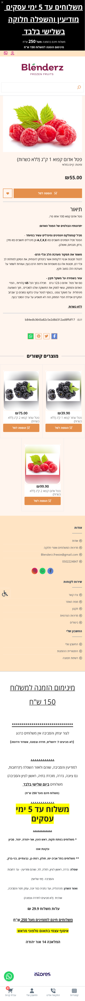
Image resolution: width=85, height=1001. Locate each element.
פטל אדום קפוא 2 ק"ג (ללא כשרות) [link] (45, 492)
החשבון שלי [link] (71, 644)
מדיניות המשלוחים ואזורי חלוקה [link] (61, 547)
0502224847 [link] (70, 561)
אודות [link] (75, 541)
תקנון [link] (75, 608)
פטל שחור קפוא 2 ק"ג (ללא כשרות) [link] (23, 419)
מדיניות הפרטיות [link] (69, 615)
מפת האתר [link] (72, 602)
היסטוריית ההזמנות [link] (67, 651)
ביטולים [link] (74, 622)
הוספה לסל (45, 193)
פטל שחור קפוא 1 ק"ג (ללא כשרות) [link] (66, 419)
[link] (74, 992)
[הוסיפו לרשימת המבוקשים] (7, 193)
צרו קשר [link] (73, 595)
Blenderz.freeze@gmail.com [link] (59, 554)
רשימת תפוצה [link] (70, 658)
